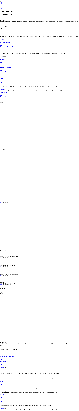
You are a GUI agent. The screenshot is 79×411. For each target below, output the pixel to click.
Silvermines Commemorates (3, 92)
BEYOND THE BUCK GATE (4, 361)
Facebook (12, 24)
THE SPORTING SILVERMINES (4, 385)
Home (1, 2)
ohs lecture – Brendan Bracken (4, 79)
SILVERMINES (2, 394)
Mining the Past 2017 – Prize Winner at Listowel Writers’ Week (8, 46)
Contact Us (2, 7)
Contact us (1, 202)
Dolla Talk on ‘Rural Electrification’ (4, 71)
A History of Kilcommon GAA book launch (5, 63)
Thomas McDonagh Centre (3, 96)
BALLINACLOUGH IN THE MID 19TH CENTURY (7, 356)
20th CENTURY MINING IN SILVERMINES (6, 351)
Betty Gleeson (2, 39)
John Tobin (1, 381)
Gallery (2, 8)
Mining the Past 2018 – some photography (5, 29)
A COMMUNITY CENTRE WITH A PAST (5, 375)
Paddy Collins (2, 398)
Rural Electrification (2, 59)
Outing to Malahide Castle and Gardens (5, 42)
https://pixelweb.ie (12, 410)
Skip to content (1, 0)
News (1, 3)
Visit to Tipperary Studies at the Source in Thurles (6, 67)
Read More (1, 32)
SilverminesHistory (2, 89)
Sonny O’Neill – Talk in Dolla (3, 55)
